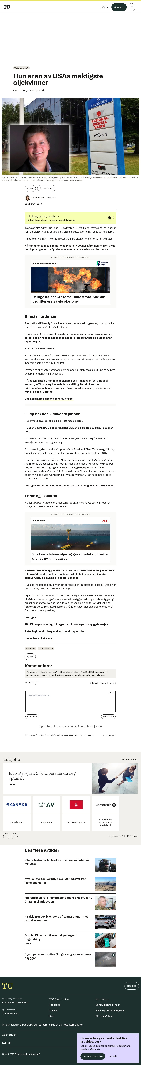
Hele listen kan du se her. (40, 348)
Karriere (30, 649)
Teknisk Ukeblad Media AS (27, 1054)
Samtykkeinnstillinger (107, 1004)
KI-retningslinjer (104, 1016)
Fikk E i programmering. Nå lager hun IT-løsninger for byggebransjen (66, 624)
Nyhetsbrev (102, 999)
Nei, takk (113, 1056)
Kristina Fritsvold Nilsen (15, 1002)
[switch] (111, 217)
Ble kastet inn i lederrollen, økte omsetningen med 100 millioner (75, 485)
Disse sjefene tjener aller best (55, 398)
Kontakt (6, 1042)
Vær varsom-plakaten (46, 1024)
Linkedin (53, 1010)
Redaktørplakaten (73, 1024)
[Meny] (131, 7)
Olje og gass (21, 68)
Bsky (52, 1016)
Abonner (119, 7)
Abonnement (9, 1035)
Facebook (54, 1004)
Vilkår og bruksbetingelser (110, 1010)
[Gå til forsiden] (7, 7)
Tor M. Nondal (10, 1013)
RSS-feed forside (59, 999)
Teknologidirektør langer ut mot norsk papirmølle (54, 631)
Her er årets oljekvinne (38, 638)
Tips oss (131, 986)
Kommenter (48, 188)
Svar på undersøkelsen (93, 1056)
